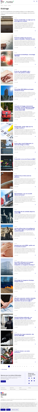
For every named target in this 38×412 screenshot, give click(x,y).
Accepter (3, 409)
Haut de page (4, 369)
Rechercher (34, 1)
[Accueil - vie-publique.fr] (9, 2)
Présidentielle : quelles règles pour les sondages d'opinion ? (23, 127)
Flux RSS (20, 387)
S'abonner (3, 381)
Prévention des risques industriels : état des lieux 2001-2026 (24, 334)
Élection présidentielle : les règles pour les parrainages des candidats (24, 20)
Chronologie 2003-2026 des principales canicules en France (24, 90)
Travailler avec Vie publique (23, 389)
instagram (34, 378)
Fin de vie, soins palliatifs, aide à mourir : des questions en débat (22, 72)
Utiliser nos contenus (12, 389)
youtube (32, 381)
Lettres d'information (3, 389)
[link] (4, 366)
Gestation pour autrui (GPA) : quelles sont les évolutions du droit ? (24, 246)
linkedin (29, 381)
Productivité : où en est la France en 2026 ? (24, 159)
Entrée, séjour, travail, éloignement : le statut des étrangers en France (23, 144)
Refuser (8, 409)
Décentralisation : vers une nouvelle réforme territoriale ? (23, 194)
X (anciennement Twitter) (32, 378)
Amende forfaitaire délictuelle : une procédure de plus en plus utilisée (23, 318)
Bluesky (34, 381)
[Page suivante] (31, 366)
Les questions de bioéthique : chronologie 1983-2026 (24, 55)
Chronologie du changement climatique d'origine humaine (24, 281)
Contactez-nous (3, 387)
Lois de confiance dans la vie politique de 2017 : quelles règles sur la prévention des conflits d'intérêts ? (24, 230)
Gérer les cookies (15, 409)
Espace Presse (12, 387)
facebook (29, 378)
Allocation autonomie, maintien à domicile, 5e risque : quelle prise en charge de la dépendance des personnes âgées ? (25, 299)
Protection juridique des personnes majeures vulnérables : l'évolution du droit (24, 38)
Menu (37, 1)
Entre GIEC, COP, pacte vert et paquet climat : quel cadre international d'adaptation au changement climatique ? (24, 263)
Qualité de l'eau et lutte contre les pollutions (22, 176)
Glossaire (29, 387)
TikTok (29, 383)
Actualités (5, 5)
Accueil (2, 5)
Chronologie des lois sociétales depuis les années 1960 (24, 212)
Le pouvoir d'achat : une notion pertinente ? (22, 351)
